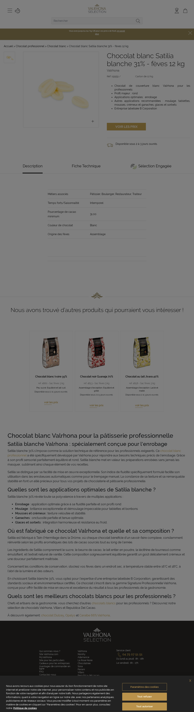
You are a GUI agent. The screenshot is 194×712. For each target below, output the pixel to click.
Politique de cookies (25, 708)
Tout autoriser (144, 706)
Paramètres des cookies (144, 686)
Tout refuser (144, 696)
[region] (97, 694)
